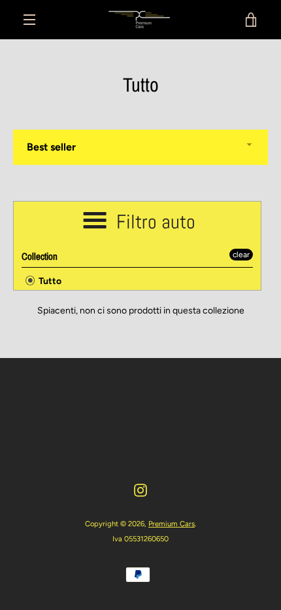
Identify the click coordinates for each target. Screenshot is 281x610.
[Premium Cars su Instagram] (140, 489)
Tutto (49, 281)
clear (241, 254)
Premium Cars (171, 523)
